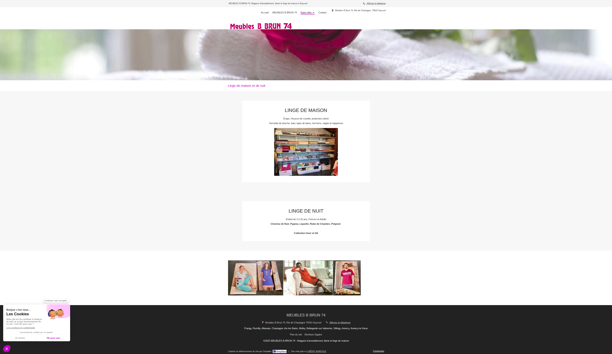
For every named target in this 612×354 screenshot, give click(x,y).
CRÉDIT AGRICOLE (316, 351)
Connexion (378, 351)
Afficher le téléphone (376, 3)
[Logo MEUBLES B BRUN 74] (261, 30)
